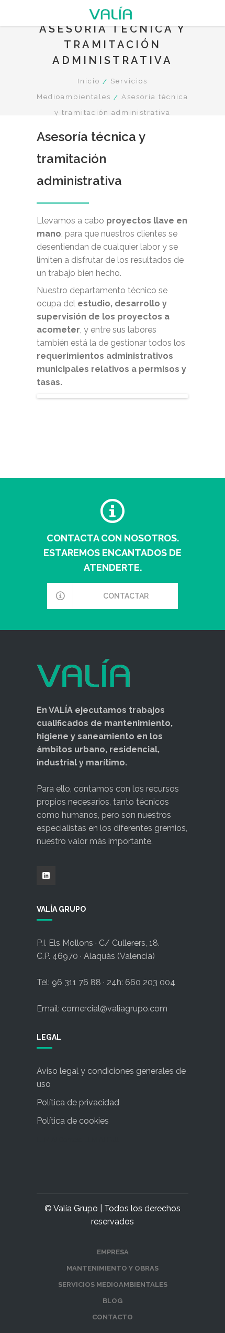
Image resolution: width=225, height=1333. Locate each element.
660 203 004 (150, 982)
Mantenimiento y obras (112, 1268)
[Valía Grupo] (112, 13)
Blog (112, 1301)
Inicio (88, 81)
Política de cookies (73, 1121)
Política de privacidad (78, 1102)
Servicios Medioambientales (112, 1284)
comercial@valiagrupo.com (114, 1009)
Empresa (113, 1252)
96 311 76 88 (76, 982)
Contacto (112, 1317)
